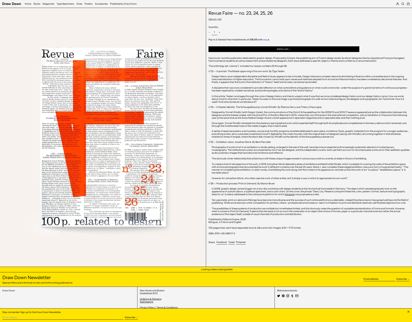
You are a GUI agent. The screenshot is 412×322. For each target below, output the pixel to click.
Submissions (146, 301)
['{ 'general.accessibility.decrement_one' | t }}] (209, 32)
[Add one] (219, 32)
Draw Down (8, 290)
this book (290, 194)
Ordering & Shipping (150, 299)
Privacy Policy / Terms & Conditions (159, 307)
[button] (402, 4)
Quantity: (213, 27)
